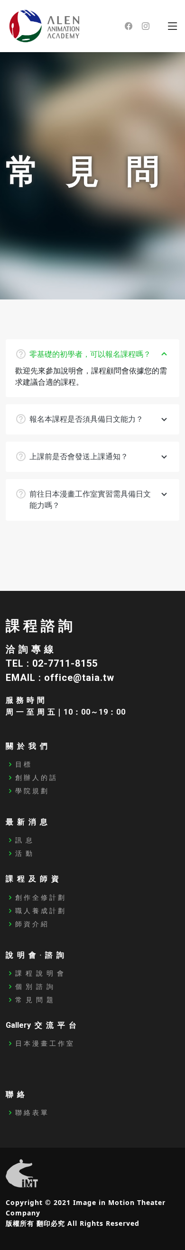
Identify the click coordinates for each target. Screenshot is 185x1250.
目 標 (22, 764)
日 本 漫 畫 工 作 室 (44, 1043)
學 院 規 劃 (31, 791)
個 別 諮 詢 (34, 986)
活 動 (23, 853)
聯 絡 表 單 (31, 1112)
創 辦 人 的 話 (35, 777)
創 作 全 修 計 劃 (40, 897)
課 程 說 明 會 (39, 973)
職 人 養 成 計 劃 (40, 910)
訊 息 (23, 840)
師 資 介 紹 (31, 924)
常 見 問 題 (34, 999)
